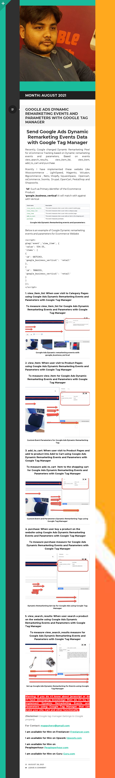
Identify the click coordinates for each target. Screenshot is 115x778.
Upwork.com (74, 738)
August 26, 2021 (36, 764)
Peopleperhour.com (56, 747)
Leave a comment (37, 768)
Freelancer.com (79, 732)
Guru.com (69, 753)
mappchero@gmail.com (55, 725)
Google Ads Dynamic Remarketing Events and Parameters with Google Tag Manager (56, 115)
